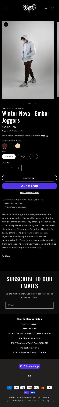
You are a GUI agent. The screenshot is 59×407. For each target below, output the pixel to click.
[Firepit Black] (11, 145)
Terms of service (33, 401)
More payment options (29, 192)
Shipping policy (48, 401)
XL (33, 156)
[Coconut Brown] (4, 145)
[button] (5, 8)
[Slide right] (36, 104)
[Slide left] (23, 104)
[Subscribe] (50, 305)
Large (22, 156)
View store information (15, 207)
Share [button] (7, 256)
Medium (9, 156)
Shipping (5, 131)
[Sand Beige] (17, 145)
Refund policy (18, 401)
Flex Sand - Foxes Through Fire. (28, 397)
